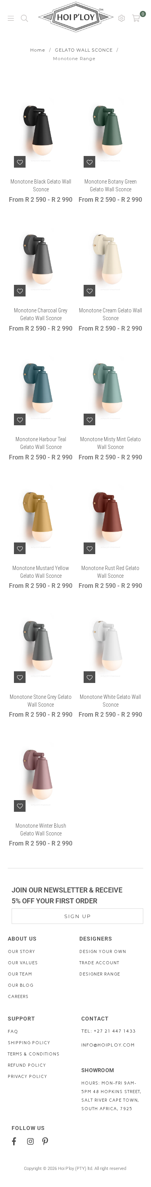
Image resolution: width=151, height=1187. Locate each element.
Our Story (21, 951)
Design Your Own (102, 951)
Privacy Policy (27, 1076)
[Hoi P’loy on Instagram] (31, 1141)
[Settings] (122, 18)
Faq (13, 1031)
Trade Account (99, 962)
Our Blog (20, 985)
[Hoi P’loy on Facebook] (16, 1141)
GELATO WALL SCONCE (84, 50)
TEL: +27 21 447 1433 (108, 1031)
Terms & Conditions (34, 1054)
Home (37, 50)
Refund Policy (27, 1065)
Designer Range (99, 974)
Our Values (23, 962)
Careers (18, 996)
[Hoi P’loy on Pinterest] (47, 1141)
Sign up (77, 916)
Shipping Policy (29, 1042)
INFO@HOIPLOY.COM (108, 1045)
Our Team (20, 974)
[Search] (24, 18)
